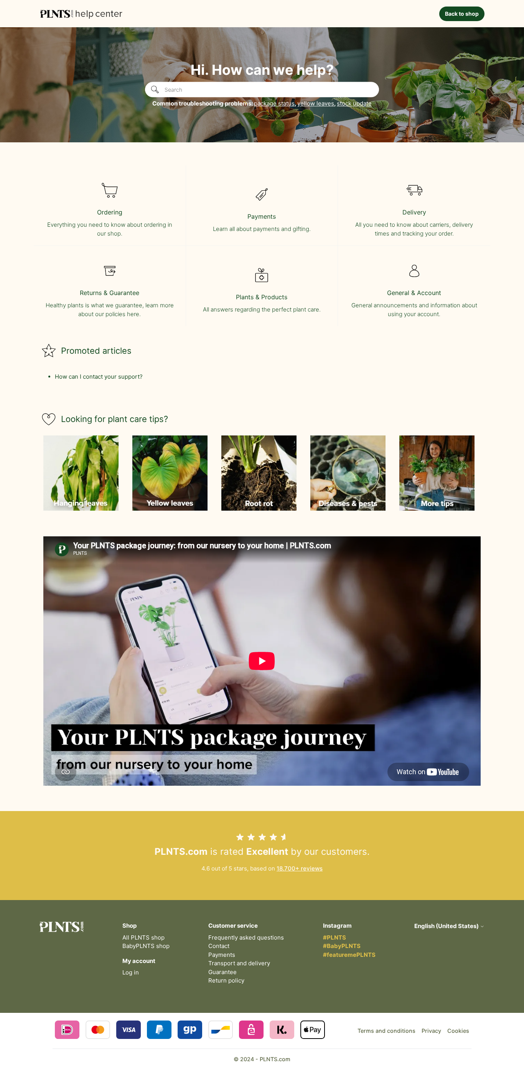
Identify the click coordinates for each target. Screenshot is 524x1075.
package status (274, 103)
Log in (130, 972)
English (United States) (447, 926)
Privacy (431, 1030)
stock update (354, 103)
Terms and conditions (386, 1030)
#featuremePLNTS (349, 954)
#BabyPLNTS (342, 946)
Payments (221, 954)
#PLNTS (334, 937)
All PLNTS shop (143, 937)
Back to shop (462, 13)
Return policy (226, 980)
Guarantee (222, 972)
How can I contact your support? (99, 376)
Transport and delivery (239, 963)
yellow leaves (315, 103)
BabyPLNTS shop (146, 946)
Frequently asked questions (246, 937)
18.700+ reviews (300, 868)
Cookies (458, 1030)
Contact (218, 946)
